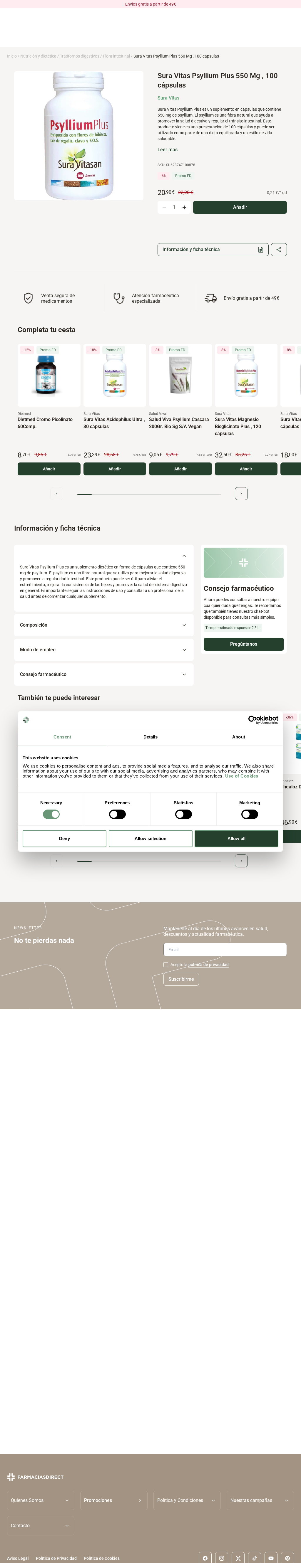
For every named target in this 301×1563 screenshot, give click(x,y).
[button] (114, 1500)
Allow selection (151, 838)
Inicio (12, 56)
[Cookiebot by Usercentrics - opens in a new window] (252, 720)
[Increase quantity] (184, 207)
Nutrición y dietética (38, 56)
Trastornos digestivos (79, 56)
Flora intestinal (116, 56)
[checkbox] (165, 964)
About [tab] (238, 736)
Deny (64, 838)
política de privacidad (208, 964)
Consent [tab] (62, 736)
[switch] (117, 814)
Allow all (236, 838)
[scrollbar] (149, 494)
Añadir (49, 469)
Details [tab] (150, 736)
